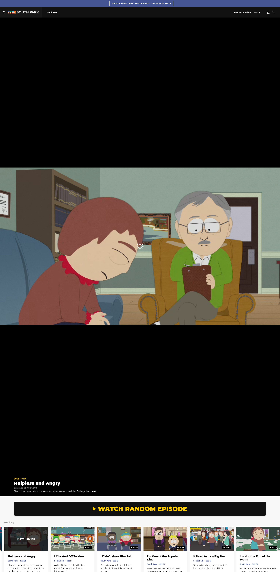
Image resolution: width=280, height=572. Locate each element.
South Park (20, 479)
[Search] (273, 12)
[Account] (268, 12)
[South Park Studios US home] (23, 12)
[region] (140, 246)
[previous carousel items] (6, 545)
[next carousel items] (274, 545)
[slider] (140, 467)
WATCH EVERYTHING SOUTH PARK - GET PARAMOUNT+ (141, 3)
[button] (5, 470)
